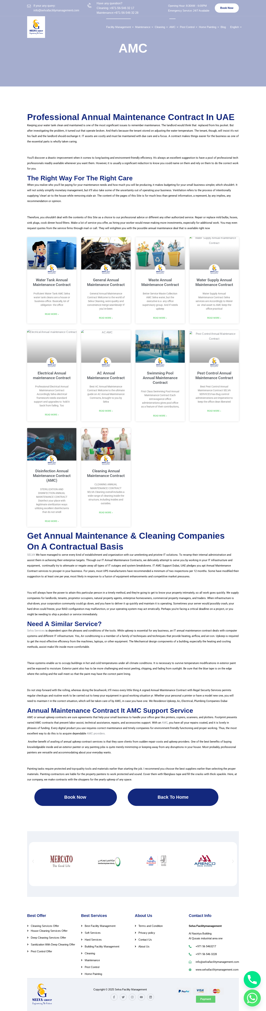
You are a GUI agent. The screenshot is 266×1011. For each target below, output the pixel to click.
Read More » (52, 314)
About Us (143, 946)
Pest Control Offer (41, 951)
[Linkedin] (150, 997)
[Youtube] (141, 997)
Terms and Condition (150, 925)
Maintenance (142, 27)
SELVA (31, 554)
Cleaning (160, 27)
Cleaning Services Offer (45, 925)
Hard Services (93, 939)
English (234, 27)
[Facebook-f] (114, 997)
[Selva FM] (36, 27)
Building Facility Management (102, 946)
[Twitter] (123, 997)
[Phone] (252, 979)
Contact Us (145, 939)
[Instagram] (132, 997)
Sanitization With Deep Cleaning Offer (53, 944)
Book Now (226, 7)
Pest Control (187, 27)
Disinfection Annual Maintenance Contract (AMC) (52, 476)
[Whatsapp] (252, 998)
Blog (223, 27)
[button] (33, 861)
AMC (172, 27)
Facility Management (118, 27)
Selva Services (36, 630)
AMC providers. (96, 733)
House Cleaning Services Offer (49, 930)
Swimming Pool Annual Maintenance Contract (160, 378)
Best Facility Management (100, 925)
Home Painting (207, 27)
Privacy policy (146, 932)
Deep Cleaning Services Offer (48, 937)
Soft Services (93, 932)
